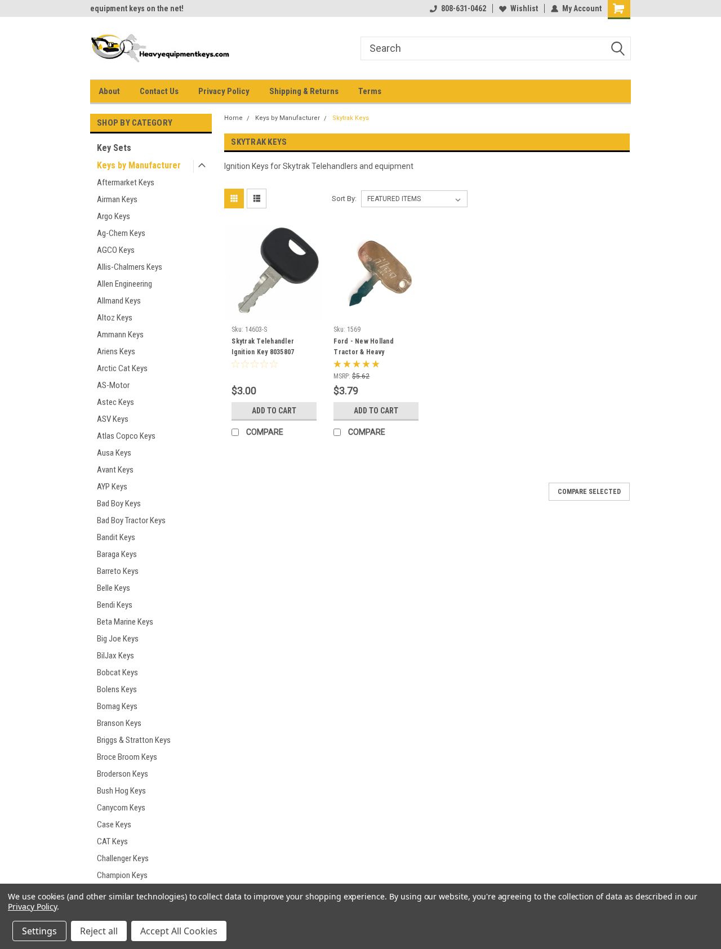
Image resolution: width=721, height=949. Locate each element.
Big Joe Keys (118, 639)
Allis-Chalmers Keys (129, 267)
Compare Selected (589, 492)
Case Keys (114, 824)
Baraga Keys (117, 554)
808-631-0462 (463, 8)
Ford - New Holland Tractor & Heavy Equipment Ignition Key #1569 (368, 357)
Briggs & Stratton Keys (134, 740)
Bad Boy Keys (119, 503)
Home (233, 118)
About (109, 91)
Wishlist (524, 8)
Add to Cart (274, 410)
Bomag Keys (117, 706)
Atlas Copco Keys (126, 436)
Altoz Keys (114, 318)
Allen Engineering (124, 284)
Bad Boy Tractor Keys (131, 520)
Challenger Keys (123, 858)
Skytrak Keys (350, 118)
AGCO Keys (116, 250)
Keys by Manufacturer (139, 165)
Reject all (99, 931)
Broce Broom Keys (127, 757)
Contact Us (159, 91)
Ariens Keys (116, 351)
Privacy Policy (224, 91)
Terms (369, 91)
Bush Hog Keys (121, 791)
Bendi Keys (114, 605)
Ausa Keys (114, 453)
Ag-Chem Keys (121, 233)
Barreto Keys (118, 571)
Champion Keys (122, 875)
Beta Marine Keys (125, 622)
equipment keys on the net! (137, 8)
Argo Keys (113, 216)
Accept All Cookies (178, 931)
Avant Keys (115, 470)
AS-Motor (113, 385)
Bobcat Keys (117, 672)
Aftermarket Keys (125, 182)
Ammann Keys (120, 334)
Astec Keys (115, 402)
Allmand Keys (119, 301)
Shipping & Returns (304, 91)
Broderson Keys (122, 774)
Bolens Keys (117, 689)
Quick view (274, 312)
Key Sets (114, 147)
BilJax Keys (115, 656)
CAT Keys (112, 841)
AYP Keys (112, 487)
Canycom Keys (121, 808)
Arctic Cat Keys (122, 368)
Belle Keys (113, 588)
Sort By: (344, 198)
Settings (39, 931)
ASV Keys (112, 419)
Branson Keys (119, 723)
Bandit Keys (116, 537)
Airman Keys (117, 199)
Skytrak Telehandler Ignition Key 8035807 (263, 346)
